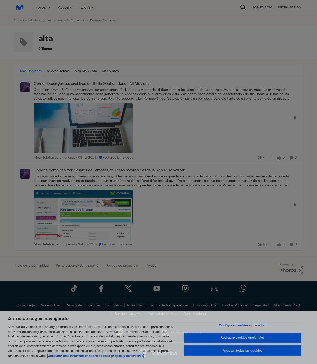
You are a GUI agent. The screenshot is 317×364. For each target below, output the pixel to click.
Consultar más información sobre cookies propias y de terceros (95, 356)
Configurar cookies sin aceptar (242, 325)
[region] (158, 337)
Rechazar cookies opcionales (242, 337)
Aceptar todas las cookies (242, 350)
